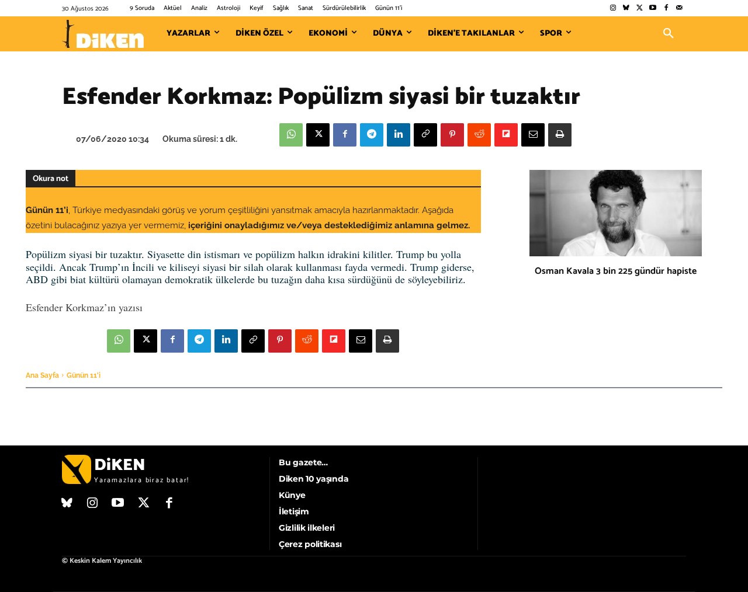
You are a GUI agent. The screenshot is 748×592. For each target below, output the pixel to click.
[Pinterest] (452, 135)
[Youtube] (653, 8)
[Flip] (506, 135)
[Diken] (103, 34)
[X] (318, 135)
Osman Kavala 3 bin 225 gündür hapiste (616, 271)
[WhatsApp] (291, 135)
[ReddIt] (479, 135)
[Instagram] (612, 8)
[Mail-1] (679, 8)
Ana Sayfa (42, 375)
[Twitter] (639, 8)
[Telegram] (371, 135)
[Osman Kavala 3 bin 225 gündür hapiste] (615, 213)
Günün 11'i (84, 375)
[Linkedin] (398, 135)
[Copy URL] (425, 135)
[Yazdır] (560, 135)
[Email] (533, 135)
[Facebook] (666, 8)
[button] (668, 33)
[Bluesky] (626, 8)
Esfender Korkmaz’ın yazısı (84, 307)
